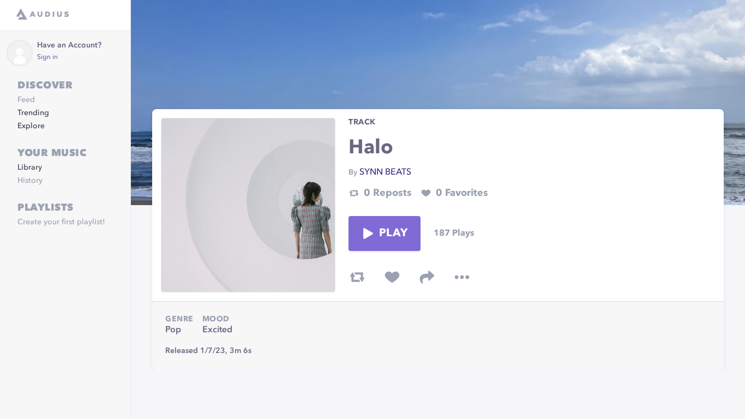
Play (393, 233)
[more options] (462, 277)
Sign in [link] (47, 57)
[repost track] (357, 277)
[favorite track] (392, 277)
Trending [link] (33, 113)
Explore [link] (31, 126)
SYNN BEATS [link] (385, 172)
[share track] (427, 277)
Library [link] (29, 167)
